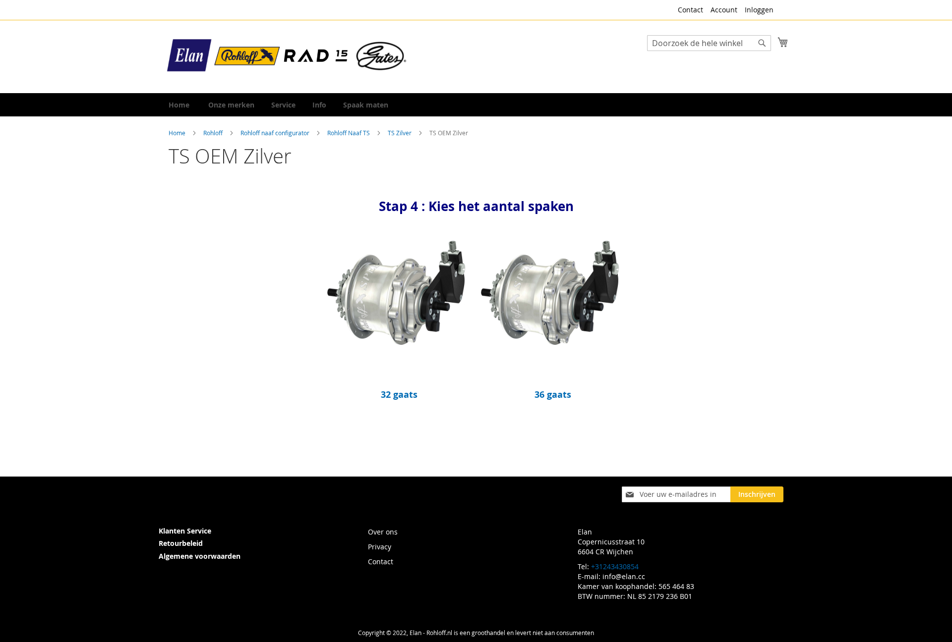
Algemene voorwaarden (199, 556)
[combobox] (709, 43)
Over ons (383, 531)
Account (724, 9)
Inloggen (759, 9)
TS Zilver (400, 133)
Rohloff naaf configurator (275, 133)
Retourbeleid (181, 543)
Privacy (379, 546)
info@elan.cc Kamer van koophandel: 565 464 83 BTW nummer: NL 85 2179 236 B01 (636, 586)
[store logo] (288, 56)
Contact (690, 9)
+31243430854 (615, 566)
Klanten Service (185, 530)
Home (178, 133)
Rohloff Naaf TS (349, 133)
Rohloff (213, 133)
